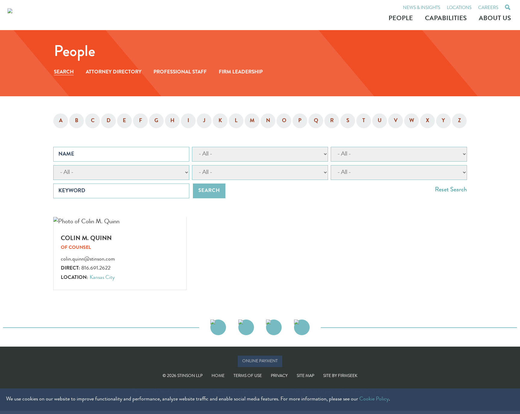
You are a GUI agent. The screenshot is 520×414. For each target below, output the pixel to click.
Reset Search (451, 190)
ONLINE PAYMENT (260, 361)
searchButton (507, 8)
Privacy (279, 376)
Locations (459, 8)
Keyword (71, 191)
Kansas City (102, 277)
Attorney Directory (113, 72)
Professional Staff (180, 72)
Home (218, 376)
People (400, 19)
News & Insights (421, 8)
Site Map (305, 376)
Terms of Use (248, 376)
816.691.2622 (95, 268)
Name (66, 154)
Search (64, 72)
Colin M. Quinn (86, 239)
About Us (495, 19)
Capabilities (446, 19)
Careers (488, 8)
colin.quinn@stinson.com (88, 259)
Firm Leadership (241, 72)
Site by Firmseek (340, 376)
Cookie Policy (374, 399)
